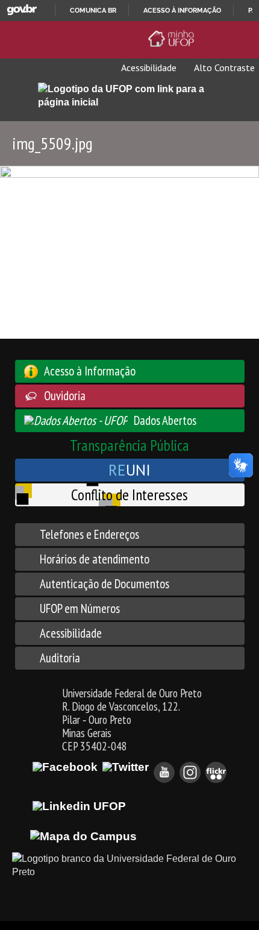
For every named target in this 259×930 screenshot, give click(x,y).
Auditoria (60, 658)
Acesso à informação (182, 10)
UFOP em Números (80, 608)
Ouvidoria (65, 396)
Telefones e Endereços (89, 534)
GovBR (22, 10)
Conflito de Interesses (129, 494)
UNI (129, 470)
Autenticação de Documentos (104, 584)
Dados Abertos (165, 420)
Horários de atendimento (94, 559)
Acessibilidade (147, 67)
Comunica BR (93, 10)
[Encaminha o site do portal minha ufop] (173, 38)
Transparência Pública (129, 445)
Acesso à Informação (90, 371)
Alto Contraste (223, 67)
